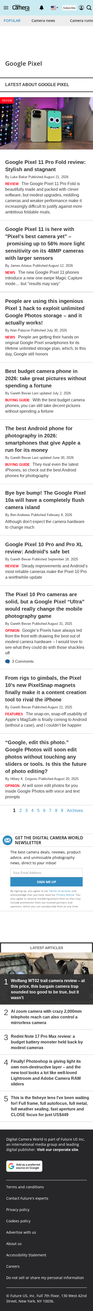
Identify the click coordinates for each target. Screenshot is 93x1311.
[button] (6, 7)
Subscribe (69, 8)
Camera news (43, 20)
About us (14, 1243)
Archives (75, 811)
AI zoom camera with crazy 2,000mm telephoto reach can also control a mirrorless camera (46, 1017)
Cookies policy (18, 1220)
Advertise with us (21, 1232)
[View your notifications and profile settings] (41, 8)
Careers (13, 1266)
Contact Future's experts (27, 1198)
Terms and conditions (25, 1186)
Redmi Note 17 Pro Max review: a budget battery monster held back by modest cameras (47, 1042)
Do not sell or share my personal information (45, 1277)
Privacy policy (17, 1209)
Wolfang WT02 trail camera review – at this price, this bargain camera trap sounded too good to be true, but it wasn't (48, 989)
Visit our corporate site (57, 1149)
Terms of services (60, 891)
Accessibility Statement (26, 1254)
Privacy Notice (65, 895)
